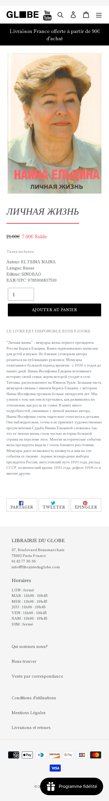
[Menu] (98, 14)
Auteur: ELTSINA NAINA (31, 261)
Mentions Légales (29, 712)
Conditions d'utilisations (34, 697)
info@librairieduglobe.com (36, 566)
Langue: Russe (20, 268)
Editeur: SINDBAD (23, 274)
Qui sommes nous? (30, 646)
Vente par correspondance (37, 676)
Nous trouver (24, 661)
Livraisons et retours (31, 727)
